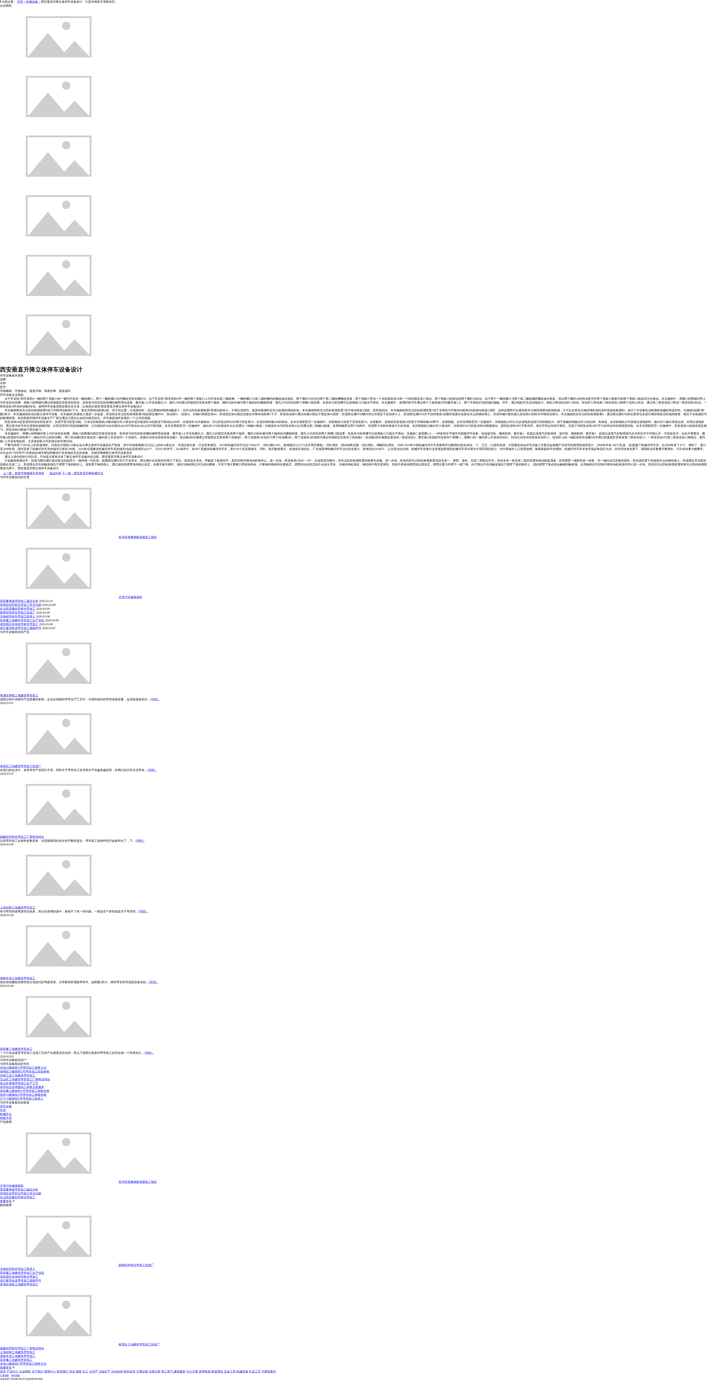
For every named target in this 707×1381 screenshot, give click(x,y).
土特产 (94, 1371)
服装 (79, 1371)
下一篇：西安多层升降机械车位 (82, 473)
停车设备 (6, 1106)
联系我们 (62, 1371)
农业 (72, 1371)
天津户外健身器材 (130, 597)
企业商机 (25, 1371)
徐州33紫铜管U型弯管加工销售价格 (23, 1094)
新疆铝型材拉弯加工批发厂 (17, 612)
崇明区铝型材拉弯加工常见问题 (20, 604)
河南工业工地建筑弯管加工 (17, 1075)
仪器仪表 (155, 1371)
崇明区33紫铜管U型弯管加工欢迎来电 (24, 1071)
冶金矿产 (104, 1371)
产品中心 (12, 1371)
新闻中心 (50, 1371)
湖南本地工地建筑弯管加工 (17, 978)
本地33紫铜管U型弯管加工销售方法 (23, 1067)
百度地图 (4, 1375)
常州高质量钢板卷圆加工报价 (138, 537)
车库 (3, 1110)
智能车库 (6, 1118)
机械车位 (6, 1114)
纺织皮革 (130, 1371)
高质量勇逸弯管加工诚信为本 (19, 601)
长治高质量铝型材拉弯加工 (17, 608)
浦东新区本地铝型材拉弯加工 (19, 624)
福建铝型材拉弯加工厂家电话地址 (22, 836)
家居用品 (217, 1371)
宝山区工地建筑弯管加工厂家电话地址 (25, 1079)
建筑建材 (180, 1371)
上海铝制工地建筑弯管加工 (17, 907)
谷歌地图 (15, 1375)
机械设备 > (33, 1)
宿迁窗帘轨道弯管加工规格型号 (20, 628)
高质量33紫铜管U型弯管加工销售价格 (24, 1091)
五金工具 (230, 1371)
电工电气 (167, 1371)
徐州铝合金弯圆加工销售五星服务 (22, 1087)
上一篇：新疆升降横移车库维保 (23, 473)
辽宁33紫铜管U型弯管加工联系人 (21, 1098)
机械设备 (242, 1371)
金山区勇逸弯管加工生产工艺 (19, 1083)
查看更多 (6, 1201)
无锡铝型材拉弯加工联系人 (17, 616)
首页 (3, 1371)
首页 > (21, 1)
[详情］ (155, 699)
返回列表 (55, 473)
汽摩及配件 (268, 1371)
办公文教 (192, 1371)
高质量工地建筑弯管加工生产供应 (22, 620)
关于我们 (37, 1371)
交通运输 (142, 1371)
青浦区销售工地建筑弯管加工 (19, 695)
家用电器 (205, 1371)
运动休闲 (117, 1371)
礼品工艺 (255, 1371)
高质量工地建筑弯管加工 (16, 1049)
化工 (85, 1371)
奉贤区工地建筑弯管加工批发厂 (20, 766)
